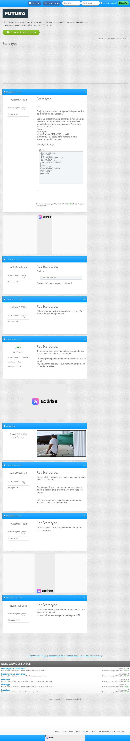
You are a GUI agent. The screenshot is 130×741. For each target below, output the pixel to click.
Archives (64, 731)
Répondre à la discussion (21, 32)
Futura (57, 731)
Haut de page (119, 731)
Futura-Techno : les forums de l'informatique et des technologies (44, 22)
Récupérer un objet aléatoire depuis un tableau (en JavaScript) (75, 656)
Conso (71, 731)
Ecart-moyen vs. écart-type (13, 674)
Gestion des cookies (83, 731)
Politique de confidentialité (102, 731)
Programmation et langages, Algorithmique (22, 25)
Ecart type (5, 690)
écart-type (5, 679)
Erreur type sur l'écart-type (13, 668)
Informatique (80, 22)
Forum (11, 22)
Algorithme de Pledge (37, 656)
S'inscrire (34, 3)
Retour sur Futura (52, 3)
